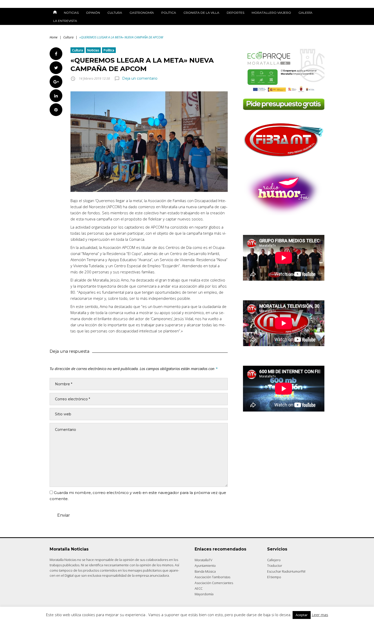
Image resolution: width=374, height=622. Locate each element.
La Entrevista (65, 21)
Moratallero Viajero (271, 13)
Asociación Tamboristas (212, 577)
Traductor (274, 565)
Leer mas (320, 614)
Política (168, 13)
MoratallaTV (203, 560)
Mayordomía (204, 594)
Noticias (71, 13)
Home (53, 37)
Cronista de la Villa (201, 13)
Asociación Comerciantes (214, 583)
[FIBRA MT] (283, 158)
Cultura (114, 13)
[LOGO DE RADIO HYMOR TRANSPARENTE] (283, 213)
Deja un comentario (139, 78)
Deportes (235, 13)
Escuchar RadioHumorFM (286, 571)
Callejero (274, 560)
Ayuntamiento (205, 565)
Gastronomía (142, 13)
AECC (199, 588)
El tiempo (274, 577)
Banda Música (205, 571)
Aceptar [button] (302, 615)
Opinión (93, 13)
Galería (305, 13)
